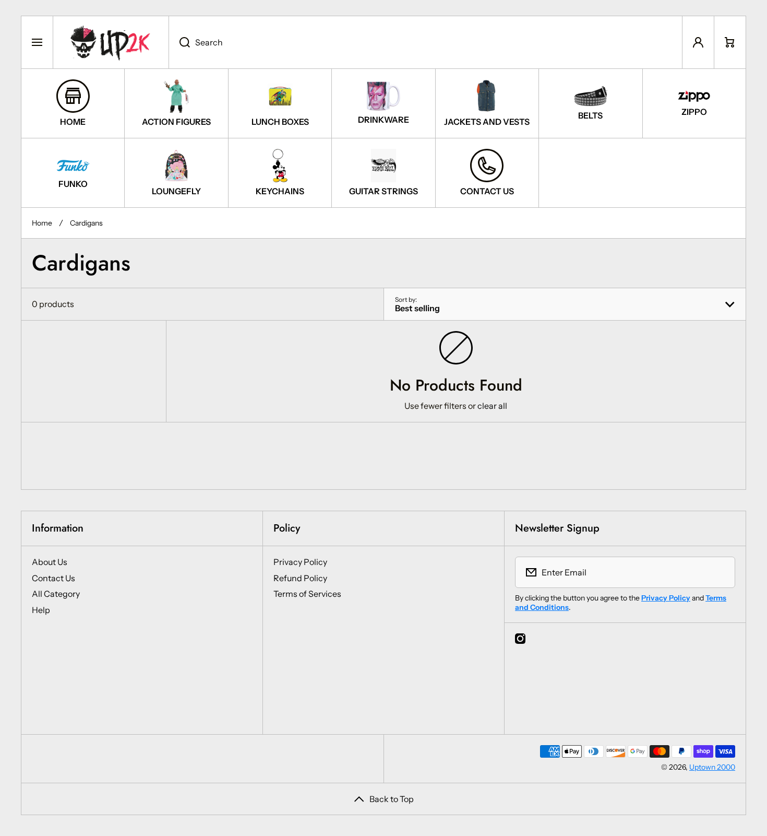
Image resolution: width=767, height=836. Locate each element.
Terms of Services (307, 593)
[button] (730, 42)
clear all (492, 406)
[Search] (179, 42)
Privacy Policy (300, 562)
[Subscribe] (720, 572)
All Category (56, 593)
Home (42, 223)
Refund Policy (300, 578)
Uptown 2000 (712, 767)
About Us (49, 562)
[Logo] (111, 42)
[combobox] (425, 42)
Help (41, 610)
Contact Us (53, 578)
